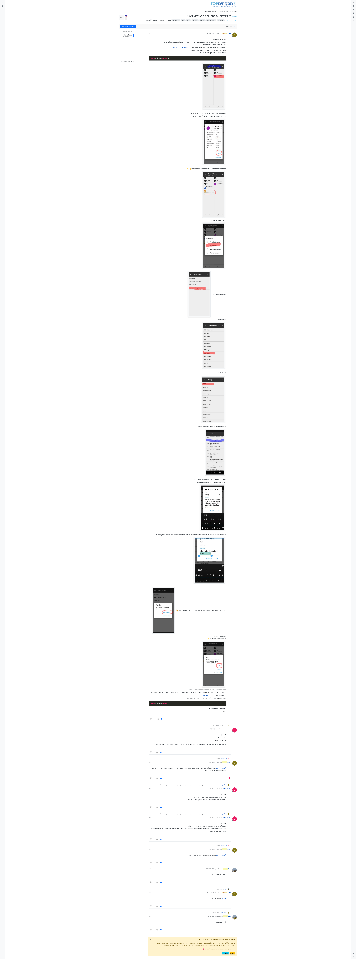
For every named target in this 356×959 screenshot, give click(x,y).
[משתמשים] (353, 13)
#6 (150, 849)
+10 (121, 18)
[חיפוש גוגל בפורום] (353, 17)
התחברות (225, 953)
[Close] (150, 939)
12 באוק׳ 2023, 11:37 (213, 869)
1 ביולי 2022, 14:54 (215, 729)
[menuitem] (2, 2)
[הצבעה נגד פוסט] (150, 719)
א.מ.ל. (229, 33)
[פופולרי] (353, 5)
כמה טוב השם (227, 729)
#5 (150, 817)
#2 (150, 729)
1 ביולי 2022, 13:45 (213, 33)
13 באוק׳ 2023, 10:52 (213, 892)
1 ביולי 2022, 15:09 (213, 849)
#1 (149, 33)
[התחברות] (2, 2)
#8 (150, 892)
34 (154, 719)
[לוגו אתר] (223, 4)
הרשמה (232, 953)
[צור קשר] (353, 20)
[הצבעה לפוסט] (158, 719)
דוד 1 (229, 869)
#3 (150, 762)
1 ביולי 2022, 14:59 (213, 762)
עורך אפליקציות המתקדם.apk (182, 47)
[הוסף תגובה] (161, 718)
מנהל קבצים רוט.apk (209, 695)
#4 (150, 788)
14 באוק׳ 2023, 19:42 (213, 916)
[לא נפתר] (353, 9)
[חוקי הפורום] (353, 2)
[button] (353, 953)
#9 (150, 916)
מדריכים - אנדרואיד (231, 20)
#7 (149, 869)
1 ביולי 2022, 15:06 (215, 817)
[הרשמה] (2, 5)
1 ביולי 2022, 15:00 (215, 788)
